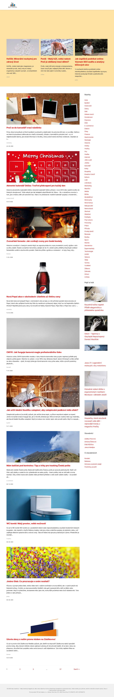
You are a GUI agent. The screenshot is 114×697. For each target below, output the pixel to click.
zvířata (42, 74)
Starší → (77, 669)
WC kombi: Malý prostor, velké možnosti (26, 523)
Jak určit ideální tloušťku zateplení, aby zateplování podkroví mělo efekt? (42, 410)
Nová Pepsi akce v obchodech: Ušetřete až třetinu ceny (33, 296)
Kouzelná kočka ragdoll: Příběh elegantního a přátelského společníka (94, 307)
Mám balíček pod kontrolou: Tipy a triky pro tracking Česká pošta (38, 465)
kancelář (9, 367)
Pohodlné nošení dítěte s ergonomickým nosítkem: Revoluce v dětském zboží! (95, 392)
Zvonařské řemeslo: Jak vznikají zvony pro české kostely (34, 241)
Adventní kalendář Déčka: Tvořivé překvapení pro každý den (36, 185)
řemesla (8, 253)
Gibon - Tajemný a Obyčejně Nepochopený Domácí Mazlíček (94, 336)
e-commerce (10, 480)
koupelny (9, 538)
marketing (9, 142)
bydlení (8, 422)
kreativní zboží (10, 198)
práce (76, 80)
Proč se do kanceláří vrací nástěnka (24, 127)
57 (60, 669)
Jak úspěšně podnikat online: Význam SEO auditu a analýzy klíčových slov (89, 62)
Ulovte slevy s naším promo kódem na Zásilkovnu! (31, 639)
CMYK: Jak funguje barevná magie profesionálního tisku (34, 352)
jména (8, 596)
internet (8, 654)
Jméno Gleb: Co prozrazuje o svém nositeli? (28, 581)
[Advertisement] (57, 26)
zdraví (8, 77)
